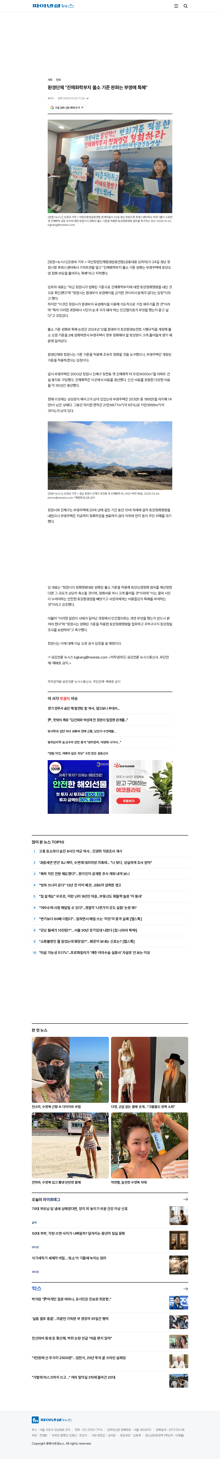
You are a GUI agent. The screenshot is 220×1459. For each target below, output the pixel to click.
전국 (58, 79)
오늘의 (46, 1199)
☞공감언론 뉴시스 (60, 657)
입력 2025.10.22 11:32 (71, 98)
